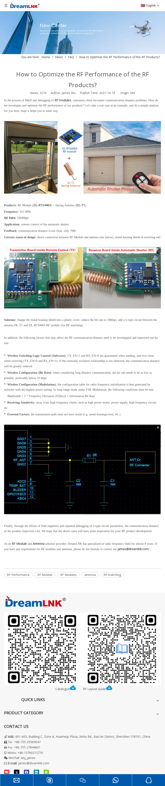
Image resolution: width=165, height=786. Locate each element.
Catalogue (62, 689)
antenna (90, 575)
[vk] (6, 772)
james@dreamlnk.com (33, 763)
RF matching (112, 575)
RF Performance (18, 575)
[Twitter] (16, 772)
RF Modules (68, 575)
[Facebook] (26, 772)
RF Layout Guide (94, 689)
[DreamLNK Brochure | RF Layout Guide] (82, 648)
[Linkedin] (36, 772)
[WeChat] (46, 772)
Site (132, 93)
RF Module (44, 575)
